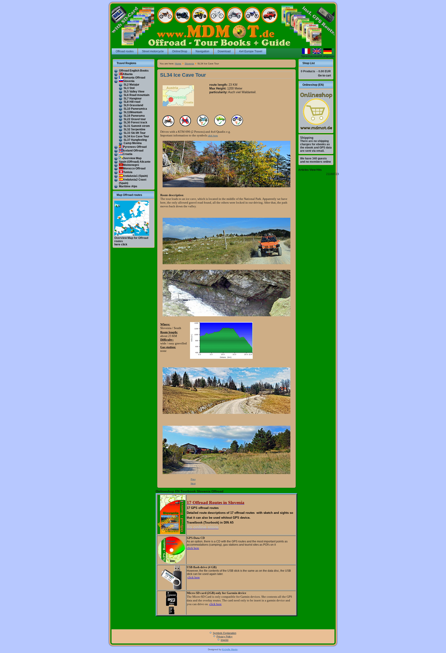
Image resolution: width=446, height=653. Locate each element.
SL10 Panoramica (135, 108)
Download (224, 51)
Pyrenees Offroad (135, 146)
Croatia (127, 154)
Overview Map (132, 158)
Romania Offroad (134, 77)
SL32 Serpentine (134, 129)
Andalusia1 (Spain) (135, 176)
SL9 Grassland (133, 105)
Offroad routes (125, 51)
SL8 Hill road (132, 101)
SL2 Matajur (131, 84)
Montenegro (131, 165)
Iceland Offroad (133, 150)
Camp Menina (133, 143)
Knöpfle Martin (230, 649)
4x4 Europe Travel (250, 51)
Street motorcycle (153, 51)
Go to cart (324, 75)
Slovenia (128, 81)
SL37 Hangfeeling (135, 140)
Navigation (202, 51)
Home (178, 63)
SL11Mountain (133, 112)
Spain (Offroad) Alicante (135, 161)
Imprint (224, 640)
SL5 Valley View (134, 91)
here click (120, 244)
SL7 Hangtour (133, 98)
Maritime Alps (128, 186)
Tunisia (127, 172)
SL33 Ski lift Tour (135, 133)
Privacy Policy (224, 636)
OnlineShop (179, 51)
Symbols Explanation (224, 633)
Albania (128, 74)
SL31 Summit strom (137, 126)
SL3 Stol (129, 88)
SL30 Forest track (135, 122)
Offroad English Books (134, 70)
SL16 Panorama (134, 115)
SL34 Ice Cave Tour (136, 136)
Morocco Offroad (134, 168)
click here (213, 135)
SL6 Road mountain (136, 95)
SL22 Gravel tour (135, 119)
